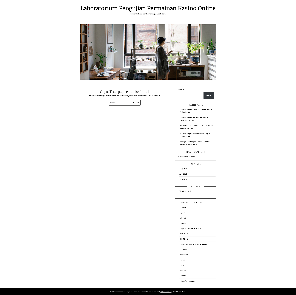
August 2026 (184, 169)
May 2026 (183, 179)
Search (181, 89)
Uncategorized (185, 191)
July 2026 (183, 174)
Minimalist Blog (166, 292)
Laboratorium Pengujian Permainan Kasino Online (148, 8)
